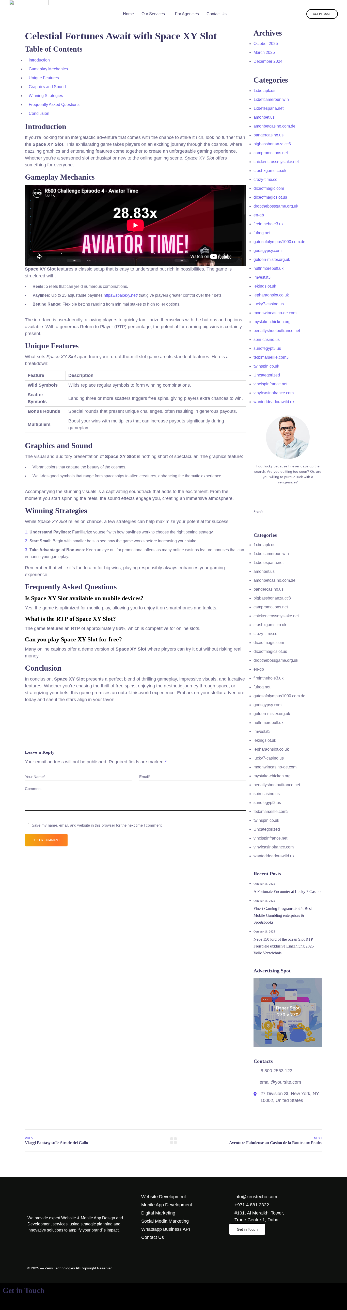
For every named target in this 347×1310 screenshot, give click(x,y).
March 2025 (264, 52)
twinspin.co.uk (266, 366)
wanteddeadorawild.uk (274, 402)
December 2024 (268, 61)
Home (128, 14)
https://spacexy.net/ (121, 295)
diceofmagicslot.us (270, 197)
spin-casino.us (267, 339)
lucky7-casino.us (269, 304)
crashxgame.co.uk (270, 170)
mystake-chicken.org (272, 322)
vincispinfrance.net (270, 384)
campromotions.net (271, 153)
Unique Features (44, 78)
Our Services (153, 14)
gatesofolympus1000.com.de (279, 242)
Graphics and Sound (47, 87)
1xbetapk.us (264, 90)
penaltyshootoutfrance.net (277, 330)
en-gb (259, 215)
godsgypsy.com (267, 250)
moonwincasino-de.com (275, 313)
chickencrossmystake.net (276, 162)
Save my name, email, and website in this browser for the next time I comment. (97, 825)
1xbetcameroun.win (271, 99)
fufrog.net (262, 233)
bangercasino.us (268, 135)
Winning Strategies (46, 95)
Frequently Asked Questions (54, 104)
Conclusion (39, 113)
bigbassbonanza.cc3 (272, 144)
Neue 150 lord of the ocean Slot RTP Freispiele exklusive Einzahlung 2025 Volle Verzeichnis (284, 946)
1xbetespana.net (268, 108)
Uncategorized (267, 375)
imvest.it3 (262, 277)
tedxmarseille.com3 (271, 357)
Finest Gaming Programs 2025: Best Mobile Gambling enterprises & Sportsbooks (283, 915)
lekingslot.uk (265, 286)
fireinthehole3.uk (268, 224)
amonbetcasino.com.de (274, 126)
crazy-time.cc (265, 179)
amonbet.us (264, 117)
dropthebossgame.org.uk (276, 206)
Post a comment (46, 840)
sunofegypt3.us (267, 348)
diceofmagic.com (269, 188)
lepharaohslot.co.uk (271, 295)
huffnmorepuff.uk (268, 268)
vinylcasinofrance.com (274, 393)
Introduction (39, 60)
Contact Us (217, 14)
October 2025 (266, 43)
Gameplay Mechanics (48, 69)
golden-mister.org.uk (272, 259)
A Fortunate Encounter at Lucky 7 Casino (287, 891)
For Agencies (187, 14)
